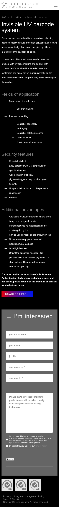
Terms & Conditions (12, 499)
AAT (4, 17)
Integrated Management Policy (29, 496)
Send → (9, 459)
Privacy (7, 496)
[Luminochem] (20, 5)
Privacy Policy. (41, 446)
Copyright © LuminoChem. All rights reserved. (25, 502)
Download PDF (16, 294)
